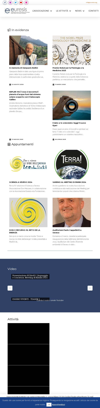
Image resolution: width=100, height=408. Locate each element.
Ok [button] (49, 405)
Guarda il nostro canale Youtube (50, 300)
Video (12, 269)
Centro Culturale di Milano (28, 354)
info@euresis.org (91, 2)
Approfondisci (58, 404)
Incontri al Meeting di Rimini (28, 375)
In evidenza (20, 30)
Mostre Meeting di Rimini (28, 333)
